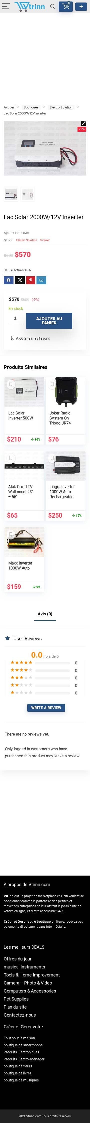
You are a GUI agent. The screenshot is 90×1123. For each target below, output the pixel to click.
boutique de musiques (21, 1080)
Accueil (9, 107)
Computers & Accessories (30, 991)
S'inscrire (81, 7)
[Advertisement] (45, 58)
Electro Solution (61, 107)
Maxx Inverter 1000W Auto (20, 566)
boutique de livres (18, 1073)
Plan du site (15, 1007)
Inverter (45, 240)
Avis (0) (45, 614)
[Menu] (6, 6)
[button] (83, 123)
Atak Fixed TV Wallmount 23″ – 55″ (20, 491)
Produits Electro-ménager (24, 1059)
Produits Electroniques (21, 1052)
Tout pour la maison (19, 1038)
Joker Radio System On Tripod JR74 (60, 418)
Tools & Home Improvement (32, 974)
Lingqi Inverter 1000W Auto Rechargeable (62, 491)
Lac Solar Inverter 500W (20, 415)
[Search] (53, 6)
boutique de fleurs (18, 1066)
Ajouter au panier (49, 320)
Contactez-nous (20, 1015)
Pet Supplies (16, 999)
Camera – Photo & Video (28, 983)
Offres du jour (18, 958)
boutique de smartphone (23, 1045)
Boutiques (31, 107)
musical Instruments (24, 966)
